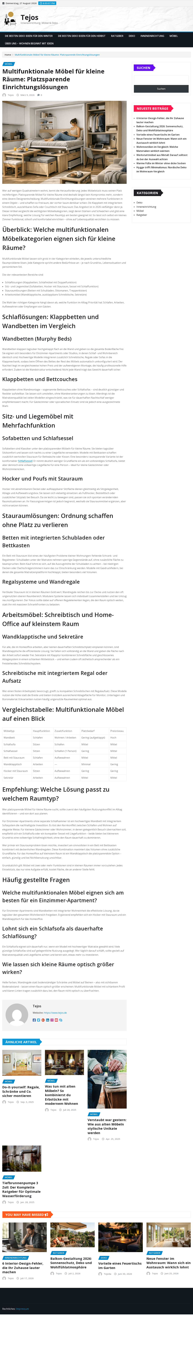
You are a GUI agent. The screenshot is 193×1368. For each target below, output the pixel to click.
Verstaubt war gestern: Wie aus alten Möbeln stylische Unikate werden (107, 1126)
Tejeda (107, 1273)
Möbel (174, 36)
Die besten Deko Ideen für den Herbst (82, 36)
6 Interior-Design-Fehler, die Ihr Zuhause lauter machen (22, 1267)
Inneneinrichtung (152, 36)
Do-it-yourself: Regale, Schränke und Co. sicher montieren (21, 1091)
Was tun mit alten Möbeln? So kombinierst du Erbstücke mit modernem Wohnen (61, 1095)
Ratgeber (117, 36)
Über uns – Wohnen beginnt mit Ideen (29, 43)
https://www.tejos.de (55, 1012)
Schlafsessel (25, 461)
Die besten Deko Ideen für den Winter (29, 36)
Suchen (143, 67)
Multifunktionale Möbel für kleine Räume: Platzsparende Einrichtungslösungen (57, 54)
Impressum (22, 1308)
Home (8, 54)
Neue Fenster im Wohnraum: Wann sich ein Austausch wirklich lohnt (168, 1262)
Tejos (29, 17)
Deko (132, 36)
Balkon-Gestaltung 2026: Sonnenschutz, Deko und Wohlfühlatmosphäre (71, 1262)
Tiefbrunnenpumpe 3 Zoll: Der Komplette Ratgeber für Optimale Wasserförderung (21, 1189)
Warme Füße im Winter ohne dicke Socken (161, 163)
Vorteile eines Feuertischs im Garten (158, 134)
